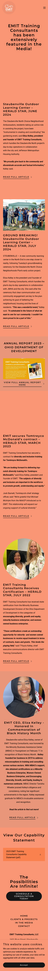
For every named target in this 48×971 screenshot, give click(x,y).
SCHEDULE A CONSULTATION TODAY (24, 896)
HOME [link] (24, 916)
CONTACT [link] (24, 926)
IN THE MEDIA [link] (24, 923)
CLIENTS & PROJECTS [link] (24, 919)
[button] (44, 7)
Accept (24, 965)
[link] (16, 7)
